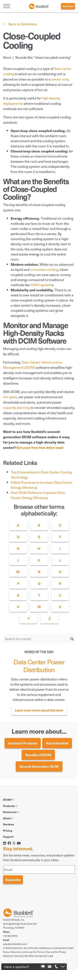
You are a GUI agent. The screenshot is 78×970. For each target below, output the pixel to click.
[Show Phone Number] (56, 966)
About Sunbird (57, 743)
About (7, 818)
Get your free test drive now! (39, 447)
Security (19, 956)
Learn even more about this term (39, 710)
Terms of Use (43, 952)
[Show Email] (49, 966)
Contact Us (40, 956)
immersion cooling (44, 269)
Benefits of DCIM (38, 754)
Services (8, 824)
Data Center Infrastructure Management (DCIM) (32, 365)
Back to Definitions (22, 24)
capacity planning (16, 407)
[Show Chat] (43, 966)
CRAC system (41, 284)
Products (9, 806)
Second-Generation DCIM (39, 766)
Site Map (29, 956)
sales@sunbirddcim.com (15, 944)
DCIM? (7, 799)
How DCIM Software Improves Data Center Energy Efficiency (38, 495)
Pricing (7, 830)
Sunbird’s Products (22, 743)
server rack (60, 79)
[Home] (39, 5)
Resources (10, 812)
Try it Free (68, 6)
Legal (50, 956)
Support (8, 836)
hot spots (10, 396)
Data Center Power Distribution (39, 665)
